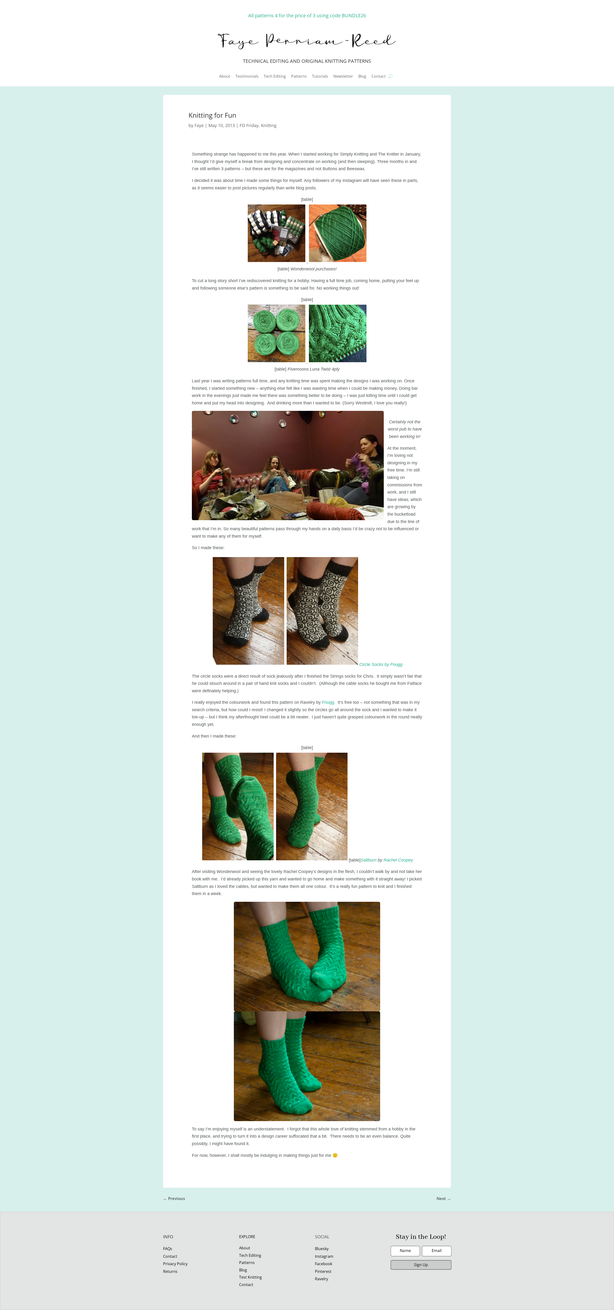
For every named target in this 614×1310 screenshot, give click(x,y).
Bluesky (322, 1248)
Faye (199, 125)
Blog (362, 77)
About (224, 77)
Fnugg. (328, 702)
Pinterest (323, 1271)
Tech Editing (275, 77)
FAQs (167, 1248)
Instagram (324, 1256)
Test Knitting (250, 1277)
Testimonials (247, 77)
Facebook (323, 1263)
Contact (379, 77)
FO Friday (249, 125)
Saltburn (368, 860)
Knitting (269, 125)
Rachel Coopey (398, 860)
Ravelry (321, 1278)
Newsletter (343, 77)
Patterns (299, 77)
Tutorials (320, 77)
